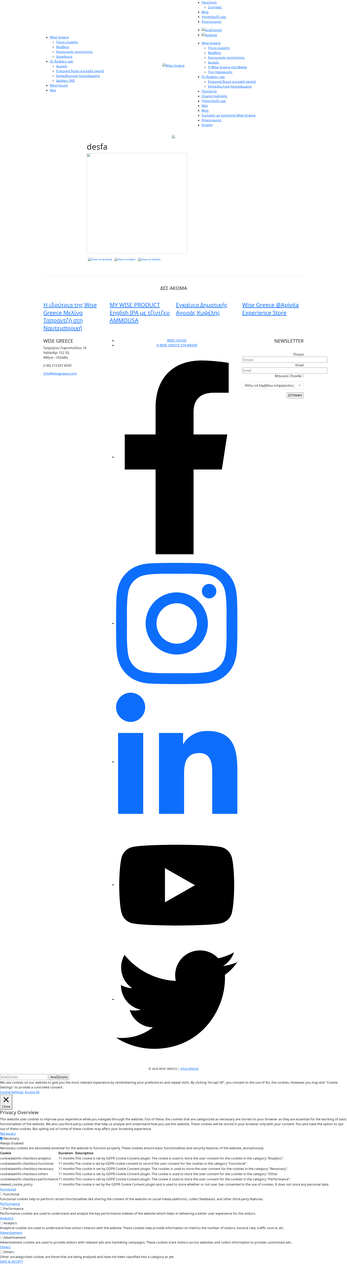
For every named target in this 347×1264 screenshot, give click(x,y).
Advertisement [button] (11, 1232)
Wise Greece (59, 37)
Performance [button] (10, 1204)
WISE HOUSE (177, 340)
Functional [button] (8, 1189)
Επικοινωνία (211, 21)
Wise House (59, 85)
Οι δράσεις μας (61, 61)
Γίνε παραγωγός (220, 72)
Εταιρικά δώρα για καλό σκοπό (80, 71)
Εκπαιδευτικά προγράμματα (78, 76)
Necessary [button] (8, 1133)
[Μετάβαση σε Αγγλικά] (209, 35)
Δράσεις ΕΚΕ (65, 80)
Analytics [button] (6, 1218)
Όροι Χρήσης (189, 1069)
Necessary (11, 1138)
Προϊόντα (209, 2)
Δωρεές (61, 66)
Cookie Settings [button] (12, 1092)
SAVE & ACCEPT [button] (11, 1261)
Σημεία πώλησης (214, 96)
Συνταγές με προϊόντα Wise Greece (228, 115)
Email (299, 365)
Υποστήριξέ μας (214, 17)
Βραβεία (62, 47)
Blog (205, 12)
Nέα (205, 106)
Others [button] (5, 1247)
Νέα (53, 90)
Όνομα (298, 354)
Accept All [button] (32, 1092)
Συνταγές (215, 7)
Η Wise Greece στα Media (227, 67)
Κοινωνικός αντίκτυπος (74, 52)
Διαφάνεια (64, 56)
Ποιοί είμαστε (67, 42)
